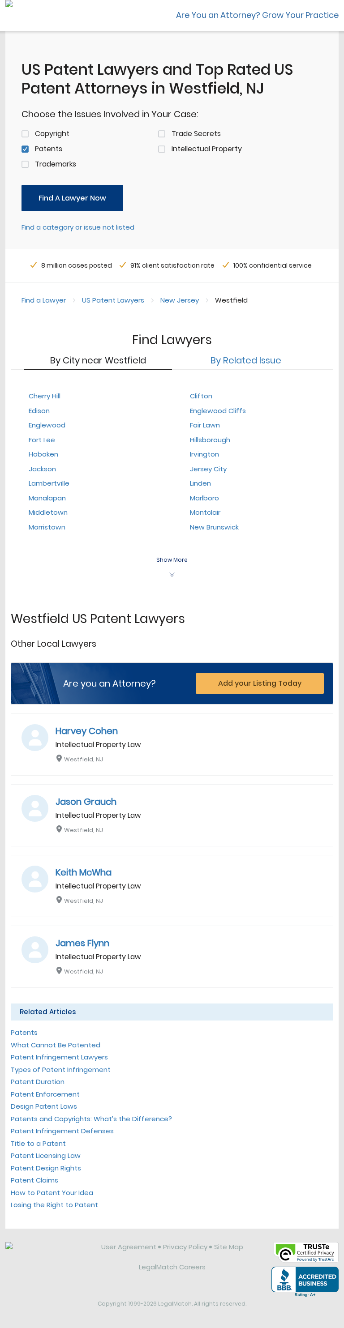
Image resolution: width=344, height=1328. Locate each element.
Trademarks (55, 164)
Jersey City (208, 469)
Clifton (201, 396)
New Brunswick (214, 527)
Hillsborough (210, 439)
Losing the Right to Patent (54, 1204)
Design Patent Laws (44, 1106)
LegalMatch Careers (172, 1267)
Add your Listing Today (259, 683)
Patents (48, 149)
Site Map (228, 1246)
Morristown (47, 527)
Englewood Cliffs (218, 410)
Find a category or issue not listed (78, 227)
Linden (200, 483)
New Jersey (179, 300)
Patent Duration (37, 1081)
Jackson (42, 469)
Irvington (204, 454)
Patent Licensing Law (46, 1155)
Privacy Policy (185, 1246)
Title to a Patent (38, 1143)
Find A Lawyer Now (72, 198)
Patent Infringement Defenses (62, 1131)
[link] (47, 1253)
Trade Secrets (196, 133)
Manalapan (47, 498)
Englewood (47, 425)
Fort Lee (42, 439)
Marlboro (204, 498)
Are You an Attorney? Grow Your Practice (257, 15)
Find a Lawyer (44, 300)
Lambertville (49, 483)
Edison (39, 410)
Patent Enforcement (45, 1094)
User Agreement (128, 1246)
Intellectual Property (207, 149)
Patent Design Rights (46, 1168)
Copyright (52, 133)
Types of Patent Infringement (61, 1069)
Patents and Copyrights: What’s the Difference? (91, 1118)
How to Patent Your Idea (52, 1192)
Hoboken (43, 454)
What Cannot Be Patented (55, 1045)
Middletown (48, 512)
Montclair (205, 512)
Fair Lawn (205, 425)
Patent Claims (34, 1180)
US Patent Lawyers (113, 300)
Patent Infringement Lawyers (59, 1057)
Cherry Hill (44, 396)
